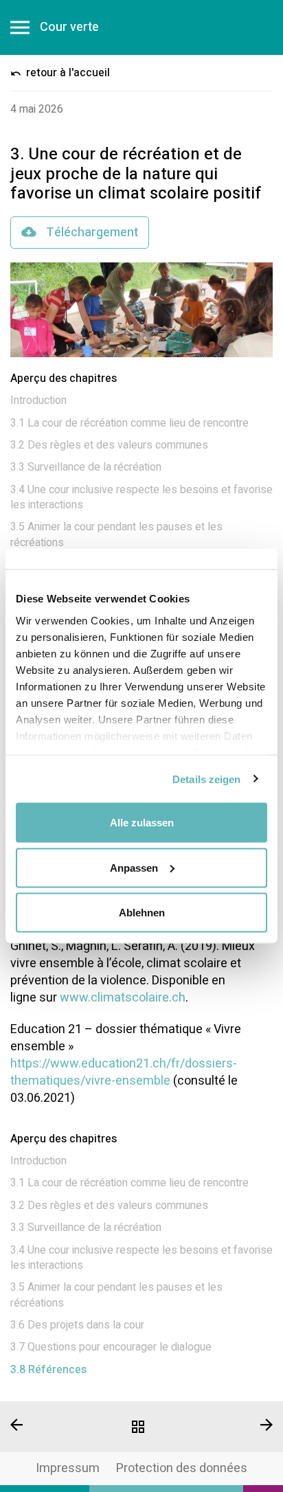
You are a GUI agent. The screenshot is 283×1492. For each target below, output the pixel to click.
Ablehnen (142, 912)
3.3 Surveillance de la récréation (85, 467)
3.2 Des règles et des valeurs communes (109, 445)
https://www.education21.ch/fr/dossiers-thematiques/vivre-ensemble (123, 1072)
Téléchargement (90, 232)
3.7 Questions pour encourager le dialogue (111, 1347)
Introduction (38, 400)
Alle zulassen (142, 822)
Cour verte (69, 27)
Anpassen (134, 867)
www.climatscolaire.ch (122, 997)
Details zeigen (206, 778)
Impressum (68, 1468)
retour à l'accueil (66, 73)
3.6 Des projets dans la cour (77, 1325)
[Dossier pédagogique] (141, 1426)
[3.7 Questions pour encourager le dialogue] (47, 1424)
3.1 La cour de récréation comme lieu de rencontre (129, 423)
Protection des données (181, 1468)
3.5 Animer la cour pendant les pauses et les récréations (116, 534)
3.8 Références (48, 1369)
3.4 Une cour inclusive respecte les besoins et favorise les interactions (141, 497)
